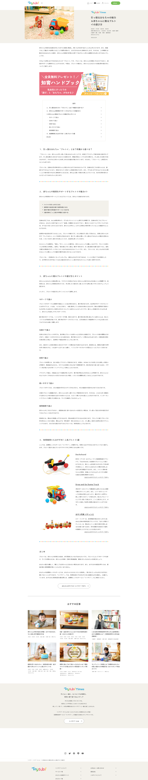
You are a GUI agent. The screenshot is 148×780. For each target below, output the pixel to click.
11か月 (109, 31)
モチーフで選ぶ (54, 117)
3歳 (103, 32)
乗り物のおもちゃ (96, 31)
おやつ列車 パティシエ (85, 514)
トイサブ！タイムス (62, 712)
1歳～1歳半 (115, 31)
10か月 (104, 31)
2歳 (100, 32)
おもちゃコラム (95, 34)
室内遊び (108, 32)
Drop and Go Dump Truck (87, 484)
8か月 (102, 29)
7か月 (97, 29)
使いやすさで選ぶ (54, 127)
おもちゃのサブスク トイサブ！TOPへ (97, 477)
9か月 (107, 29)
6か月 (93, 29)
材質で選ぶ (52, 124)
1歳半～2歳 (94, 32)
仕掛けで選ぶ (53, 121)
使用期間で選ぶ (54, 130)
